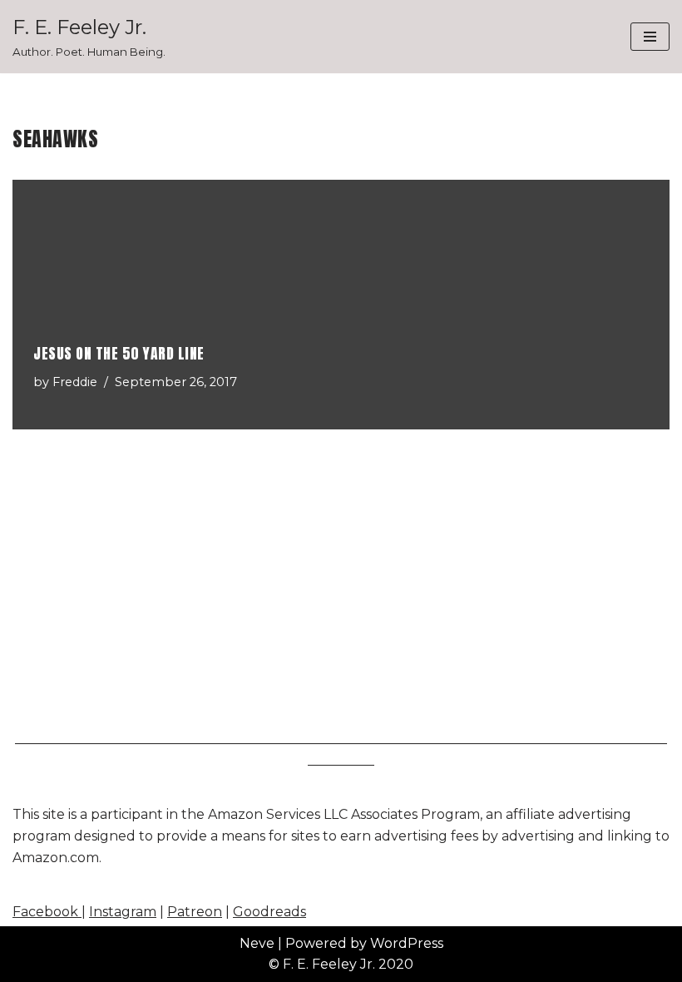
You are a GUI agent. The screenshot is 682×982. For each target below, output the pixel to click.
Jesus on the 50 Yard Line (119, 353)
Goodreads (269, 912)
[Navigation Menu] (650, 36)
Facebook (47, 912)
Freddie (74, 381)
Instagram (122, 912)
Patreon (194, 912)
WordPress (406, 943)
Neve (257, 943)
